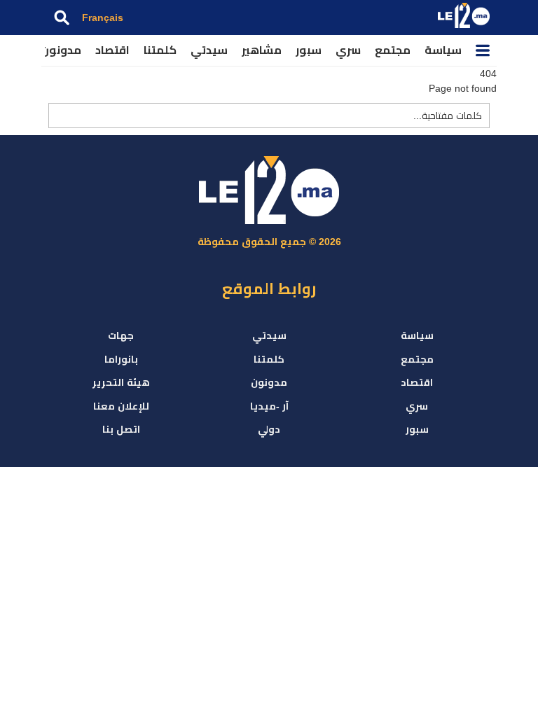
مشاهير (262, 50)
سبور (309, 50)
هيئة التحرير (121, 382)
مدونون (61, 50)
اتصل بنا (121, 429)
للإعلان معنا (121, 406)
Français (102, 17)
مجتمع (393, 50)
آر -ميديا (269, 406)
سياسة (443, 50)
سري (348, 50)
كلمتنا (160, 50)
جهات (121, 335)
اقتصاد (112, 50)
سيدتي (209, 50)
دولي (269, 429)
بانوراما (121, 359)
